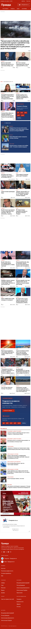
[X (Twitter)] (6, 552)
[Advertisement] (15, 16)
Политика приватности (7, 571)
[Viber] (10, 552)
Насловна (5, 8)
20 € (26, 112)
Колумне (24, 8)
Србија (13, 8)
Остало (19, 606)
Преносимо (19, 592)
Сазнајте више (7, 410)
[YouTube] (4, 552)
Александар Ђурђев (22, 590)
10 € (22, 112)
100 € (22, 115)
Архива (3, 592)
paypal (19, 117)
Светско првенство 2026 (7, 599)
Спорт (3, 596)
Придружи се (25, 4)
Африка (19, 604)
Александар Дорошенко (23, 587)
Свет (18, 8)
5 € (18, 112)
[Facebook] (1, 552)
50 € (18, 115)
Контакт (28, 1)
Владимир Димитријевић (23, 582)
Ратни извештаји (21, 596)
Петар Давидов (21, 585)
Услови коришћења (6, 573)
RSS (2, 575)
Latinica (23, 1)
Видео (2, 590)
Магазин (3, 587)
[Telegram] (8, 552)
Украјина (19, 599)
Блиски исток (20, 601)
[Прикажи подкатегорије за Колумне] (28, 8)
